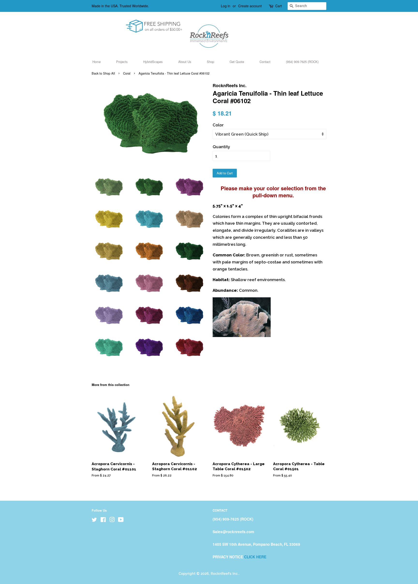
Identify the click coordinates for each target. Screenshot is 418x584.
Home (96, 61)
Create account (250, 5)
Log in (225, 5)
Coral (126, 73)
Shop (210, 61)
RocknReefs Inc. (225, 573)
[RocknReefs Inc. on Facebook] (103, 520)
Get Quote (237, 61)
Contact (265, 61)
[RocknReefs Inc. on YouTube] (121, 520)
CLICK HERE (255, 557)
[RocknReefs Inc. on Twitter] (94, 520)
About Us (184, 61)
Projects (122, 61)
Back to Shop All (103, 73)
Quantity (221, 146)
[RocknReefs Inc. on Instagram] (112, 520)
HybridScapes (153, 61)
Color (218, 125)
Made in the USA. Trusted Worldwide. (120, 5)
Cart (278, 5)
